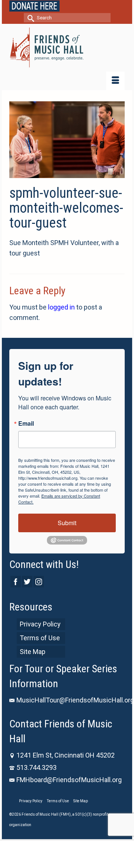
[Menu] (115, 81)
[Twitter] (27, 581)
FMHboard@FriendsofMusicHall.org (69, 780)
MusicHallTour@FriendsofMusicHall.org (75, 700)
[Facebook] (15, 581)
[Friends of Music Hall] (67, 47)
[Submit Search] (29, 17)
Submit (67, 522)
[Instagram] (39, 581)
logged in (61, 307)
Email (26, 423)
